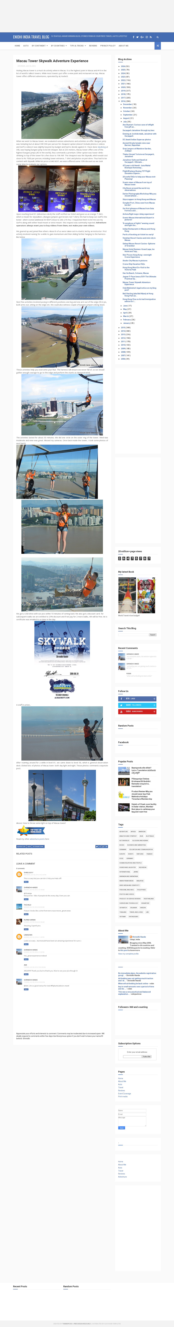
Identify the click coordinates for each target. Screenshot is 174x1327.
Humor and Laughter (127, 867)
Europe (122, 854)
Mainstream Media (126, 881)
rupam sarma (30, 920)
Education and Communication (141, 849)
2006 (123, 359)
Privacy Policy (107, 46)
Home (17, 46)
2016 (123, 101)
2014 (123, 331)
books (121, 845)
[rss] (150, 37)
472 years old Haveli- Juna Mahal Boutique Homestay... (136, 167)
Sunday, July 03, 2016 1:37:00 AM (34, 890)
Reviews (93, 46)
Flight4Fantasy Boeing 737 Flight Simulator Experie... (136, 172)
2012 (123, 338)
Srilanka (133, 908)
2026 (123, 66)
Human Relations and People (130, 863)
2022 (123, 80)
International (38, 846)
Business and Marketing (136, 845)
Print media (123, 1097)
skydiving (101, 147)
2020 (123, 87)
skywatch (123, 908)
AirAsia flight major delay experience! (138, 214)
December (127, 104)
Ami (25, 965)
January (126, 323)
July (125, 122)
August (126, 118)
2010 (123, 345)
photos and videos (126, 894)
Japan (135, 872)
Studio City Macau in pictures (135, 261)
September (128, 115)
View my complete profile (128, 954)
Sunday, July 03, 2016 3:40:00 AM (34, 907)
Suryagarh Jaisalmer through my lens (138, 130)
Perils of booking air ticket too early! (138, 235)
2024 (123, 73)
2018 (123, 94)
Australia (150, 836)
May (125, 309)
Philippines (141, 890)
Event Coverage (124, 1094)
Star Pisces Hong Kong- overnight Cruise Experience (137, 256)
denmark (122, 849)
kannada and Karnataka (128, 876)
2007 (123, 355)
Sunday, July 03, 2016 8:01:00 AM (34, 922)
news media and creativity (129, 885)
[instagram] (146, 37)
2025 (123, 70)
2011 (123, 342)
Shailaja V (28, 873)
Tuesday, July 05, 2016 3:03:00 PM (34, 982)
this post (124, 950)
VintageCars (133, 916)
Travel (120, 1087)
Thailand (122, 912)
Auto (26, 46)
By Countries (58, 46)
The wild (27, 905)
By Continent (39, 46)
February (127, 320)
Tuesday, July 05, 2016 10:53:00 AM (35, 967)
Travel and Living (136, 912)
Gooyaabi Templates (112, 1324)
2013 (123, 334)
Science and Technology (128, 903)
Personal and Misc (126, 890)
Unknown (28, 935)
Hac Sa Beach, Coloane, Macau (136, 273)
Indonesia (142, 867)
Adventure (21, 846)
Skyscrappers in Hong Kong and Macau (139, 199)
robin (128, 673)
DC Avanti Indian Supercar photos (137, 140)
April (125, 313)
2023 (123, 77)
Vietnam (122, 916)
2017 (123, 98)
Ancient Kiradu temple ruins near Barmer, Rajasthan (136, 144)
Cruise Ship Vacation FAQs (134, 264)
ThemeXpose (67, 1324)
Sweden (143, 908)
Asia (29, 846)
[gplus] (142, 37)
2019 (123, 91)
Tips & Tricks (77, 46)
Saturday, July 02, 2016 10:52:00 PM (35, 875)
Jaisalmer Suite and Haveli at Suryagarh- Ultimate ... (135, 161)
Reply (26, 882)
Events (130, 854)
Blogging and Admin (140, 840)
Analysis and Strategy (128, 836)
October (126, 111)
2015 (123, 328)
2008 (123, 352)
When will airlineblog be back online (133, 984)
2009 (123, 349)
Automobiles (124, 840)
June (125, 306)
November (127, 108)
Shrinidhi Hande (31, 887)
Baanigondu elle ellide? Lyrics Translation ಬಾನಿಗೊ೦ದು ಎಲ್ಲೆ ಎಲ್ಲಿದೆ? (144, 770)
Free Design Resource (82, 1324)
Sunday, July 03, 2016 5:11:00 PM (34, 937)
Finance (149, 854)
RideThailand (149, 899)
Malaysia (140, 881)
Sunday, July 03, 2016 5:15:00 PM (34, 952)
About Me (123, 46)
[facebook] (133, 37)
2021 (123, 84)
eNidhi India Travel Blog (31, 36)
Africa (133, 831)
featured (140, 854)
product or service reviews (130, 899)
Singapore (145, 903)
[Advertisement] (16, 16)
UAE (147, 912)
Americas (142, 831)
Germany (129, 858)
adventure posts (37, 839)
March (126, 316)
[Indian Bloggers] (31, 836)
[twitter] (137, 37)
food (121, 858)
